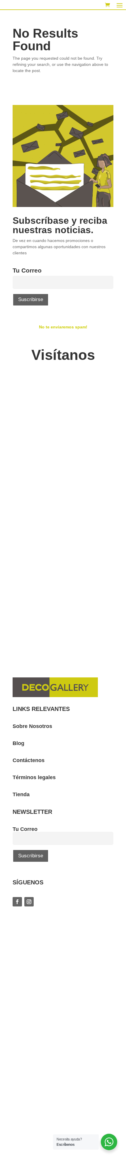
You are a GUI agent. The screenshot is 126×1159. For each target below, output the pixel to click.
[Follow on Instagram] (29, 907)
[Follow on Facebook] (17, 907)
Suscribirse (30, 305)
